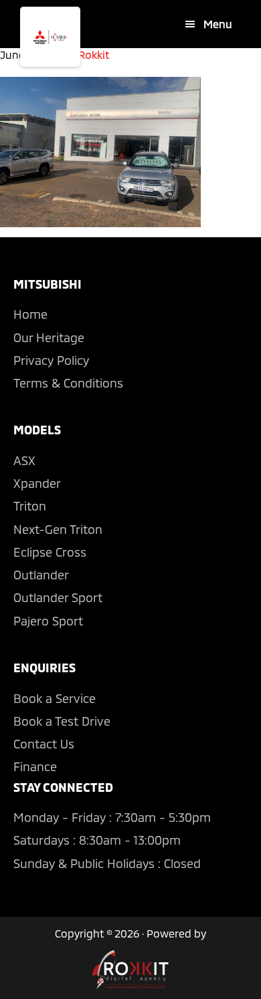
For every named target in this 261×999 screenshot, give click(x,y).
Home (30, 314)
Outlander (41, 574)
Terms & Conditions (68, 383)
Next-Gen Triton (57, 529)
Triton (29, 505)
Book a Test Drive (61, 721)
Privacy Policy (51, 360)
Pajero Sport (48, 620)
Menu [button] (217, 23)
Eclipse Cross (49, 552)
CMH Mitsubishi (50, 36)
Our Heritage (48, 337)
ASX (24, 460)
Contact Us (43, 743)
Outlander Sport (57, 597)
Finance (35, 766)
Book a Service (54, 698)
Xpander (37, 483)
